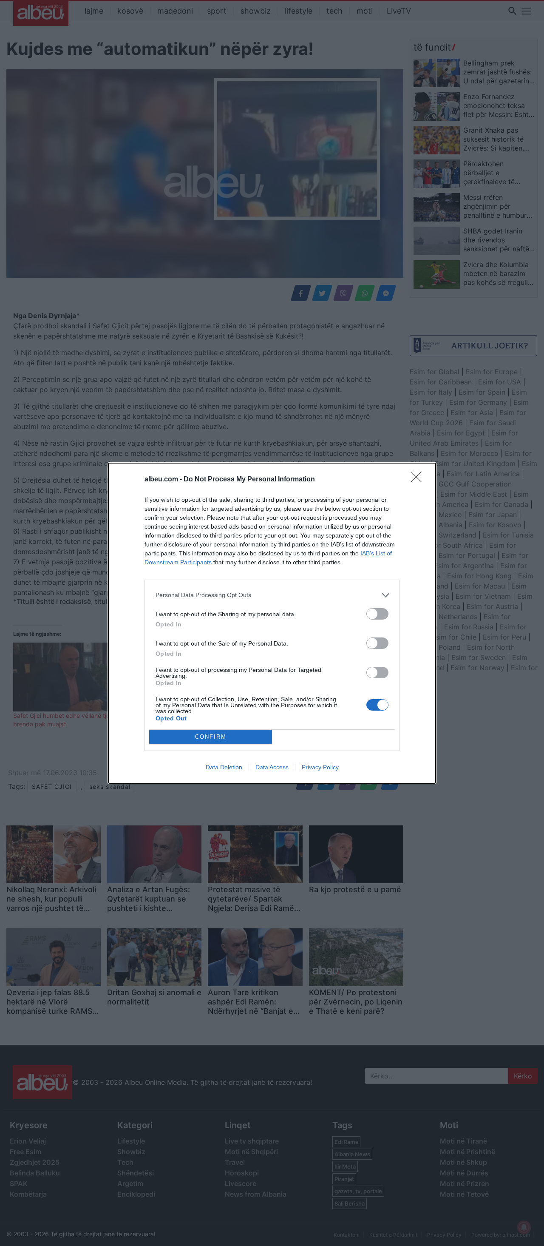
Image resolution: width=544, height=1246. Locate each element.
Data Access (272, 767)
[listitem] (272, 595)
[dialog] (272, 623)
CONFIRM (211, 737)
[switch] (377, 614)
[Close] (419, 480)
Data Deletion (224, 767)
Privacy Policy (320, 767)
